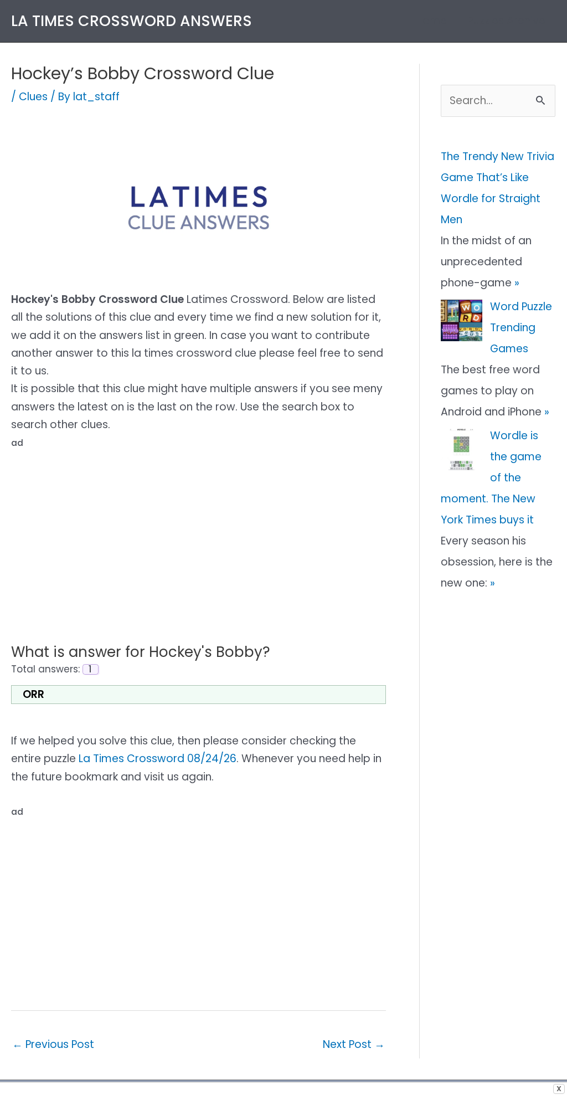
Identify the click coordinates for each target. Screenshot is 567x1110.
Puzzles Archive (506, 20)
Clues (33, 96)
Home (431, 20)
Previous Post (53, 1044)
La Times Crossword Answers (131, 21)
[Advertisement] (199, 530)
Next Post (354, 1044)
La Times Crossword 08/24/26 (157, 758)
